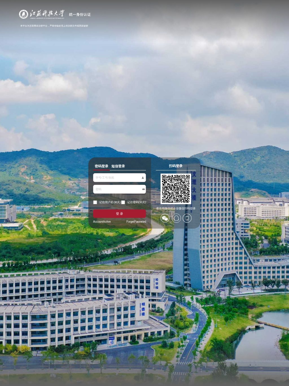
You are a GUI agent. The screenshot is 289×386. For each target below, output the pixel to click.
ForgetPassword (136, 222)
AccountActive (102, 222)
